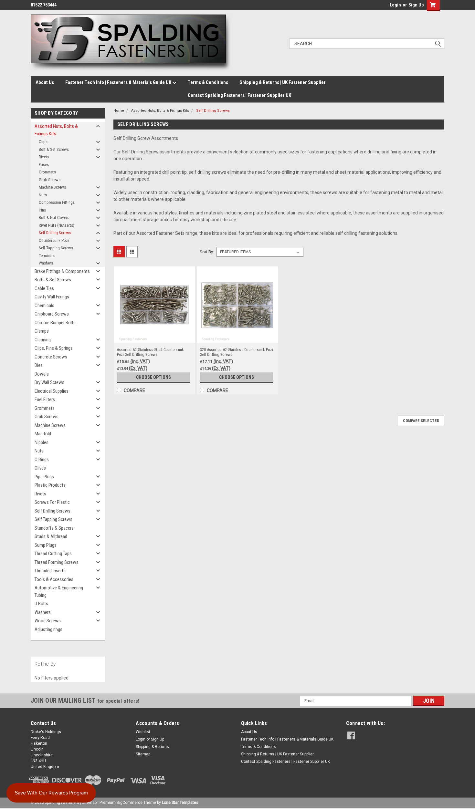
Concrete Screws (51, 357)
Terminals (47, 255)
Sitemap (143, 754)
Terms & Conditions (208, 82)
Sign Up (416, 4)
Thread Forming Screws (57, 562)
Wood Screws (48, 621)
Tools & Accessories (54, 579)
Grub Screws (49, 179)
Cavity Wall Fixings (52, 297)
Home (118, 111)
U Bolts (41, 604)
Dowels (42, 374)
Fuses (44, 164)
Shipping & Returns (152, 746)
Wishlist (143, 732)
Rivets (44, 156)
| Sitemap (88, 802)
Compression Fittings (57, 202)
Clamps (42, 331)
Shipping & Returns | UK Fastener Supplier (282, 82)
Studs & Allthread (51, 536)
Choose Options (153, 377)
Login (395, 4)
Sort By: (207, 251)
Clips (43, 141)
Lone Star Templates (180, 802)
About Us (45, 82)
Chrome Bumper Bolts (55, 323)
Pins (42, 210)
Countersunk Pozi (54, 240)
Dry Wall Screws (49, 382)
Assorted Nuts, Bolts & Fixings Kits (56, 130)
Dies (39, 365)
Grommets (47, 172)
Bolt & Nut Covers (54, 217)
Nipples (41, 442)
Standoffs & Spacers (54, 528)
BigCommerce (129, 802)
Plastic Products (50, 485)
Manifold (43, 434)
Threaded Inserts (50, 571)
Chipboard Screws (52, 314)
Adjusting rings (48, 629)
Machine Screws (52, 187)
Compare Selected (421, 421)
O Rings (42, 459)
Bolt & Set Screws (54, 149)
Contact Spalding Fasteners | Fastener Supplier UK (239, 95)
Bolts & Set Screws (53, 280)
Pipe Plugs (44, 477)
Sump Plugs (46, 545)
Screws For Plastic (52, 502)
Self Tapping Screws (56, 247)
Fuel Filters (45, 399)
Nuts (43, 194)
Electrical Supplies (52, 391)
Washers (46, 263)
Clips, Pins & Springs (54, 348)
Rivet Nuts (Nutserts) (56, 225)
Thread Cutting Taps (53, 553)
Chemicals (44, 305)
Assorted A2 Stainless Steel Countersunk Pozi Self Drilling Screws (150, 352)
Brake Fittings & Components (62, 271)
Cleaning (43, 340)
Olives (40, 468)
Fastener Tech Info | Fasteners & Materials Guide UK (118, 82)
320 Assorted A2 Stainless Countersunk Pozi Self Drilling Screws (236, 352)
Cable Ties (44, 288)
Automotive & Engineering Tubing (59, 591)
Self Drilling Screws (55, 232)
